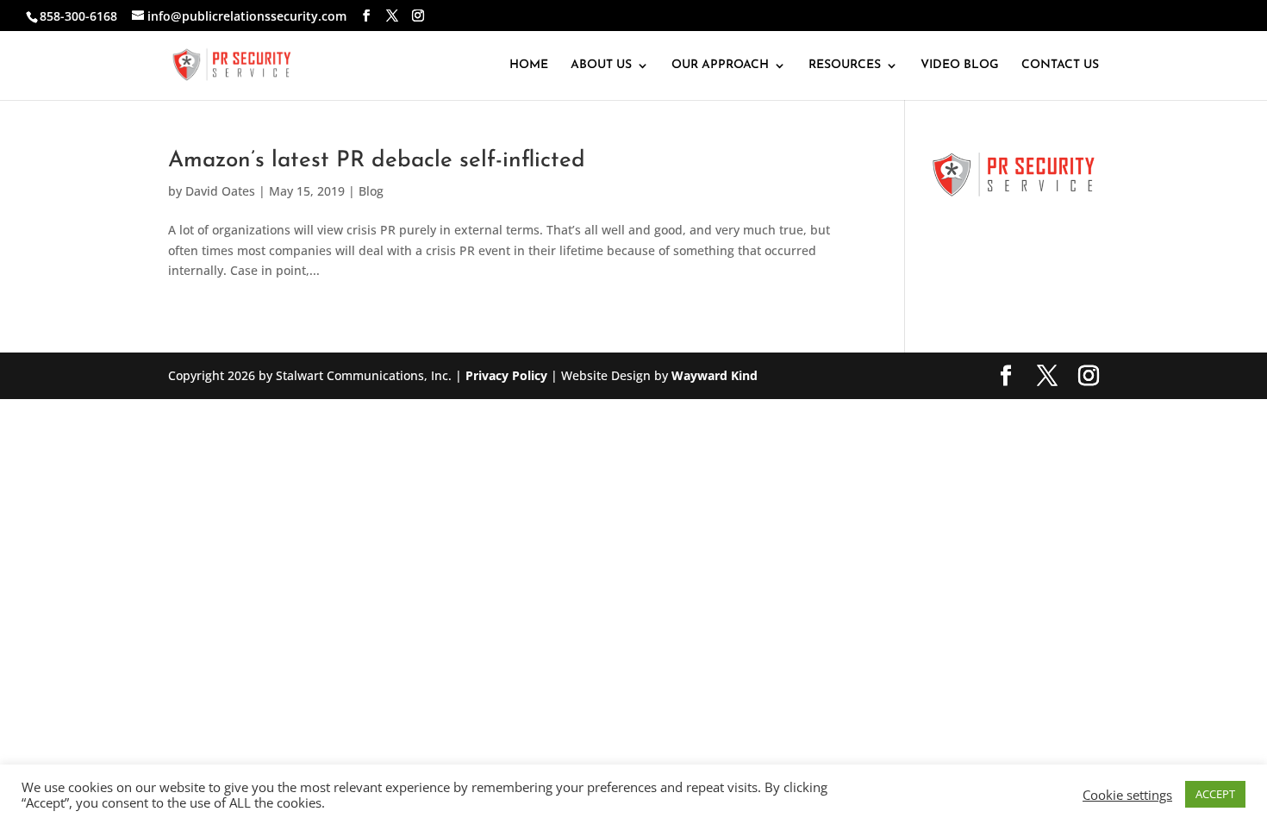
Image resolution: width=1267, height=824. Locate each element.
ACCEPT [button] (1215, 794)
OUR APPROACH (720, 65)
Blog (371, 191)
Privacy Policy (506, 375)
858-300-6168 (78, 16)
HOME (528, 65)
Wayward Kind (714, 375)
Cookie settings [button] (1127, 794)
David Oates (220, 191)
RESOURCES (844, 65)
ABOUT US (601, 65)
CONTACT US (1060, 65)
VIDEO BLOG (960, 65)
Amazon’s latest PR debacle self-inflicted (376, 160)
